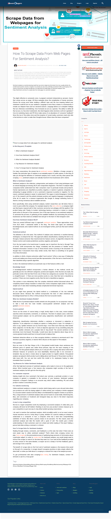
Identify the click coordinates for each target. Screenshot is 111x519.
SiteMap (91, 492)
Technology (87, 139)
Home (64, 3)
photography (87, 142)
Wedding (86, 174)
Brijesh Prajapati (22, 65)
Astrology (86, 153)
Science (86, 198)
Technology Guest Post (23, 503)
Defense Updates (88, 156)
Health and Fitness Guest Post (24, 504)
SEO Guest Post (34, 503)
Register (95, 3)
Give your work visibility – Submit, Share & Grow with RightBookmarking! (92, 76)
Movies (86, 149)
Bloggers (79, 3)
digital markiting (87, 284)
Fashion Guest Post (57, 503)
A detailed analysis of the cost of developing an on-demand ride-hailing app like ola (90, 293)
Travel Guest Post (12, 503)
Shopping (86, 191)
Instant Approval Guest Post (80, 503)
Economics (87, 195)
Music (85, 181)
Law (85, 184)
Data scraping (20, 435)
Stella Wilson (86, 273)
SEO (85, 167)
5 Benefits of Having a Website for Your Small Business (89, 257)
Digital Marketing (88, 170)
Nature (86, 135)
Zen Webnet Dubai (87, 261)
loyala (84, 297)
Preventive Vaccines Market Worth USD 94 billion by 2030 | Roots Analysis (91, 269)
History (86, 125)
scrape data (37, 437)
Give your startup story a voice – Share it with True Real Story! (92, 110)
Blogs (74, 487)
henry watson (86, 316)
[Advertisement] (43, 130)
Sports (86, 128)
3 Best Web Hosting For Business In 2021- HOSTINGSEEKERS (90, 246)
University (86, 188)
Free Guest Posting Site (94, 503)
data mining (44, 455)
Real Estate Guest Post (45, 503)
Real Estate (87, 177)
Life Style (86, 132)
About (41, 487)
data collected (56, 206)
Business (16, 48)
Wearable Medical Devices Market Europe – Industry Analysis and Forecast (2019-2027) (90, 234)
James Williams (86, 226)
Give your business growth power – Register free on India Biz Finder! (92, 90)
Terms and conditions (62, 487)
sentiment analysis (47, 171)
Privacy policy (60, 490)
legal (58, 492)
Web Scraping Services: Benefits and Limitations (90, 323)
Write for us (43, 495)
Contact (42, 490)
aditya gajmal (86, 239)
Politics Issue (87, 146)
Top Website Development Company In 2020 (90, 222)
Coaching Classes (88, 163)
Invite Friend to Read (92, 47)
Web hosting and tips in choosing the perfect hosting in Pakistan (90, 280)
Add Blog (75, 492)
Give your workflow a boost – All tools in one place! (92, 61)
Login (87, 3)
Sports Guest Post (67, 503)
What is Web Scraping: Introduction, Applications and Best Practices (90, 333)
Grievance (42, 492)
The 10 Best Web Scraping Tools (90, 213)
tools (20, 178)
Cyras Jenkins (86, 250)
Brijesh (85, 216)
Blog (71, 3)
